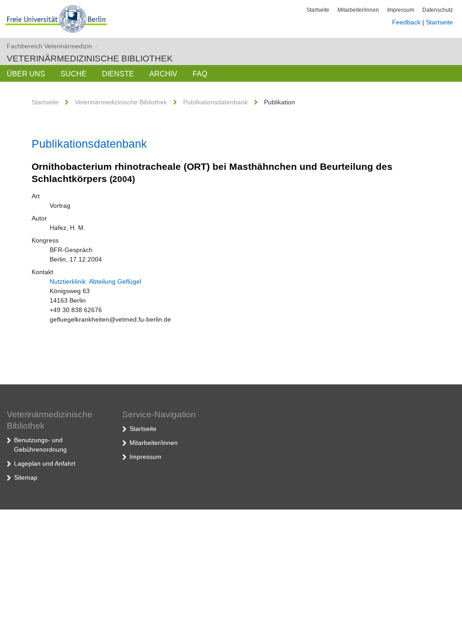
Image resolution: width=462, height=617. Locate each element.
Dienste (118, 74)
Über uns (26, 74)
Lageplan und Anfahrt (44, 463)
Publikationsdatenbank (215, 102)
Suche (73, 74)
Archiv (163, 74)
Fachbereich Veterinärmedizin (52, 46)
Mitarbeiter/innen (358, 10)
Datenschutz (437, 10)
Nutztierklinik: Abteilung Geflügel (95, 281)
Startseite (317, 10)
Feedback (406, 22)
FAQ (200, 74)
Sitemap (25, 477)
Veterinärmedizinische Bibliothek (90, 58)
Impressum (400, 10)
